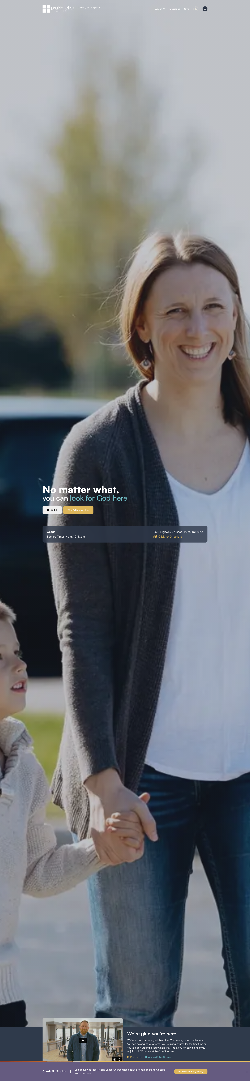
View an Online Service (159, 1057)
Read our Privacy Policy (190, 1071)
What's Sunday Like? (78, 510)
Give (186, 8)
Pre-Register (136, 1057)
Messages (174, 8)
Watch (54, 510)
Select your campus (88, 7)
